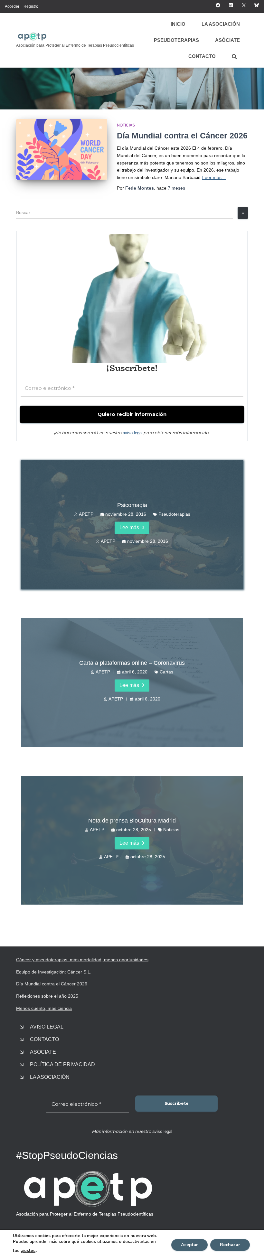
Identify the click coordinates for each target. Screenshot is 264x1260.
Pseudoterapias (176, 40)
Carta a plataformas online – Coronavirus (132, 663)
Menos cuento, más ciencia (44, 1008)
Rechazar (230, 1245)
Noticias (126, 125)
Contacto (202, 56)
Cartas (166, 671)
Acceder (12, 6)
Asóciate (227, 40)
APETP (86, 514)
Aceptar (189, 1245)
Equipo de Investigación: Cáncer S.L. (53, 971)
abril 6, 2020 (134, 671)
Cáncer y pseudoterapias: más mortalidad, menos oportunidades (82, 959)
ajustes (28, 1251)
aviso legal (133, 432)
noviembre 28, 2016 (125, 514)
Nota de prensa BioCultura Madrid (132, 820)
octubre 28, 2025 (133, 829)
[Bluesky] (256, 5)
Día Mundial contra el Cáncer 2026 (182, 135)
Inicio (178, 24)
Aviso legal (46, 1027)
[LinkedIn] (230, 5)
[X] (243, 5)
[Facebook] (218, 5)
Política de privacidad (62, 1064)
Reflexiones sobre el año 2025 (47, 996)
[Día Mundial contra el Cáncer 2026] (61, 149)
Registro (31, 6)
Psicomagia (132, 505)
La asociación (221, 24)
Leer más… (214, 177)
